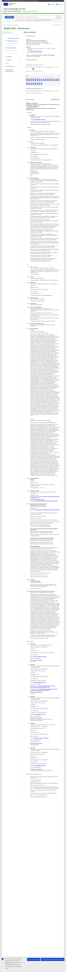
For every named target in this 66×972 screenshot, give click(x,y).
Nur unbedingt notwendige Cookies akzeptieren (53, 959)
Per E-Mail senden (12, 47)
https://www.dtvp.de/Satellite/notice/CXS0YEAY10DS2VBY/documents (45, 497)
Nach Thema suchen (45, 20)
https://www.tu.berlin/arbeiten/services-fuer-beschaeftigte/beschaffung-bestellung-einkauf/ (43, 686)
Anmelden (52, 4)
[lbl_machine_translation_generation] (42, 88)
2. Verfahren (8, 59)
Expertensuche (37, 20)
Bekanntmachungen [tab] (8, 32)
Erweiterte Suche (29, 20)
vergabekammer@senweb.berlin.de (41, 738)
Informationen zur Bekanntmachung (9, 70)
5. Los (6, 63)
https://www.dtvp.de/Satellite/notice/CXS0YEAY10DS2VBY (45, 500)
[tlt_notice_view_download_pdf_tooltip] (27, 80)
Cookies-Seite (8, 962)
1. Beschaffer (8, 56)
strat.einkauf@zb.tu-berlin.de (36, 51)
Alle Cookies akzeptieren (33, 959)
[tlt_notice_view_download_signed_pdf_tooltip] (33, 69)
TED (4, 25)
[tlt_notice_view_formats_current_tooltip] (58, 99)
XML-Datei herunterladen (13, 38)
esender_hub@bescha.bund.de (40, 656)
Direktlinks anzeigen (12, 40)
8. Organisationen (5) (10, 66)
